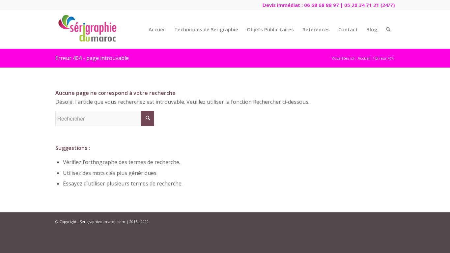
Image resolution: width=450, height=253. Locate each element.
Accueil (364, 58)
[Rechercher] (388, 29)
